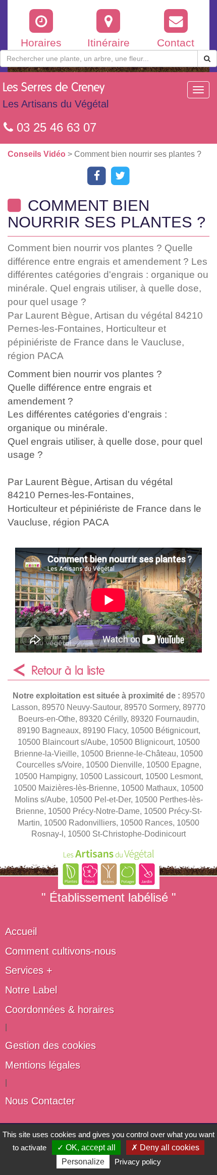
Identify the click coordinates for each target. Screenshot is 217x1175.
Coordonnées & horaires (59, 1009)
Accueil (21, 931)
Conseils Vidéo (38, 154)
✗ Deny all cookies (165, 1147)
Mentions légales (42, 1065)
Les (55, 95)
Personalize (83, 1161)
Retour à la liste (68, 671)
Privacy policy (138, 1161)
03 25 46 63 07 (54, 127)
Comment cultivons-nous (60, 951)
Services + (28, 970)
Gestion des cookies (50, 1045)
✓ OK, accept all (86, 1147)
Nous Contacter (40, 1100)
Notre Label (31, 989)
